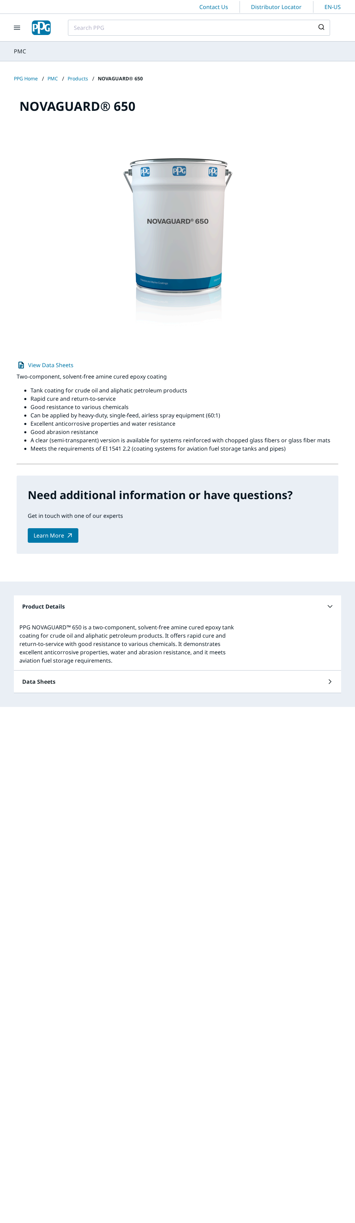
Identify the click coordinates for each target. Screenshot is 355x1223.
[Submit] (322, 27)
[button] (177, 606)
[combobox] (199, 28)
